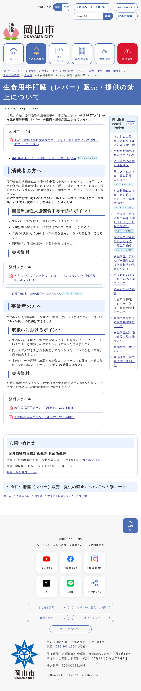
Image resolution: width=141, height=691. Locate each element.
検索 (108, 16)
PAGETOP (130, 528)
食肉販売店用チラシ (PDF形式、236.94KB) (44, 417)
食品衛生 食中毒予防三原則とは (124, 361)
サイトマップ (92, 618)
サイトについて (69, 629)
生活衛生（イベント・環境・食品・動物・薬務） (91, 71)
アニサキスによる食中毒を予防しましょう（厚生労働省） (124, 222)
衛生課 (39, 496)
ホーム (12, 71)
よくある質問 (46, 607)
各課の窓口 (23, 496)
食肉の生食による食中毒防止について (124, 322)
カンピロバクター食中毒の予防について (124, 279)
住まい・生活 (49, 71)
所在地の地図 (91, 459)
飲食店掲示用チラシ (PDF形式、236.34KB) (44, 407)
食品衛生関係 (11, 75)
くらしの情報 (29, 71)
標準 (57, 7)
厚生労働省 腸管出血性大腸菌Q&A (46, 293)
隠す (132, 124)
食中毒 (28, 75)
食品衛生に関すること (60, 496)
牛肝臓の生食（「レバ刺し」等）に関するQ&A (54, 158)
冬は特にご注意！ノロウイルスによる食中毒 (124, 140)
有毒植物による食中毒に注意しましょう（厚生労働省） (124, 199)
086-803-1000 (66, 646)
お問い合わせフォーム (22, 472)
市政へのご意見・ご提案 (92, 607)
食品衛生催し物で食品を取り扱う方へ (124, 336)
